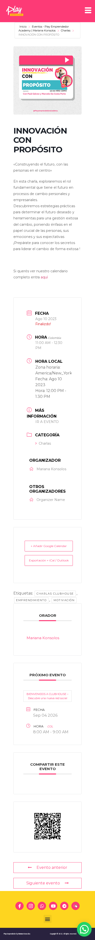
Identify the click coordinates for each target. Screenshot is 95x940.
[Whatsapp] (42, 906)
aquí (44, 277)
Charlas (65, 30)
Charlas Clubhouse (55, 593)
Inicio (23, 26)
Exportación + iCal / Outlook (49, 560)
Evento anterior (52, 867)
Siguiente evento (43, 883)
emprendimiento (31, 600)
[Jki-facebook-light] (19, 906)
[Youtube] (53, 906)
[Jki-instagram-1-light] (31, 906)
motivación (64, 600)
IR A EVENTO (47, 422)
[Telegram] (64, 906)
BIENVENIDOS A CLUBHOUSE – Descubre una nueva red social (47, 696)
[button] (48, 919)
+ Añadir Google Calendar (49, 546)
